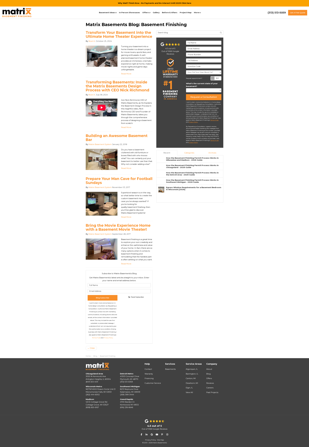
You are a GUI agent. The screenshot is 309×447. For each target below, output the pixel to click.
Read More (126, 74)
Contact (148, 369)
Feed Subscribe (137, 297)
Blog (208, 374)
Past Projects (212, 392)
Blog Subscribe (102, 298)
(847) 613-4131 (98, 378)
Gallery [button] (156, 12)
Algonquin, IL (192, 369)
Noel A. (92, 41)
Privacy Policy (108, 338)
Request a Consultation (203, 97)
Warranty (149, 374)
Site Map (160, 440)
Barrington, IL (192, 374)
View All (189, 392)
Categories (189, 153)
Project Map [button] (186, 12)
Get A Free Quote (297, 13)
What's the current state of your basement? (202, 84)
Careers (209, 388)
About (209, 369)
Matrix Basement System (100, 144)
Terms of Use (96, 338)
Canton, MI (191, 378)
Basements (170, 369)
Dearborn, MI (192, 383)
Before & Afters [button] (169, 12)
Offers (209, 378)
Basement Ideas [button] (107, 12)
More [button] (196, 12)
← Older (91, 348)
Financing (149, 378)
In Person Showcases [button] (129, 12)
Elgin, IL (189, 388)
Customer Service (153, 383)
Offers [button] (145, 12)
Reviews (210, 383)
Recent (166, 153)
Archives (212, 153)
